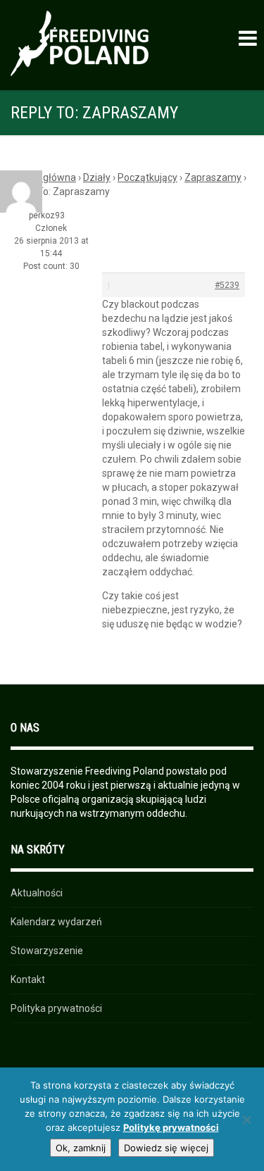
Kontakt (28, 979)
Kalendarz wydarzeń (56, 921)
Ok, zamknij (81, 1147)
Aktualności (37, 892)
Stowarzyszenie (47, 950)
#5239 (227, 285)
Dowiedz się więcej (166, 1147)
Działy (97, 177)
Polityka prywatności (56, 1008)
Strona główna (43, 177)
